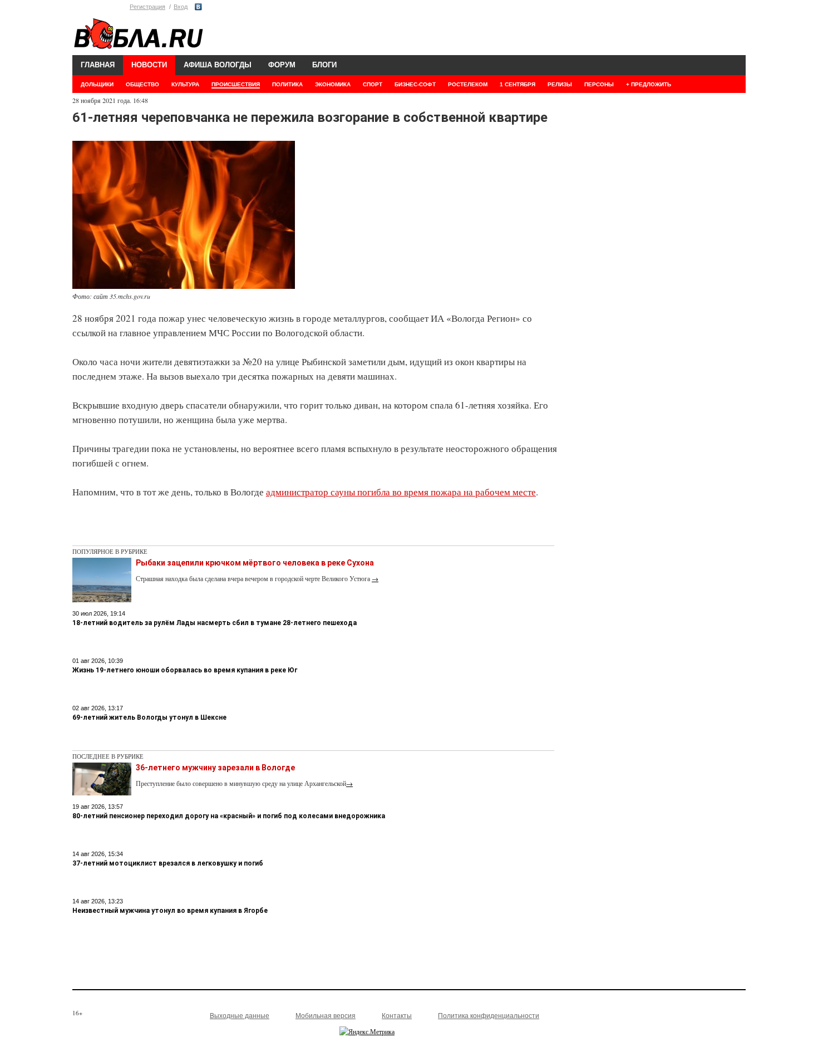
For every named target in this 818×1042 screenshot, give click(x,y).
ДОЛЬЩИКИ (97, 84)
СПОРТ (372, 84)
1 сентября (517, 84)
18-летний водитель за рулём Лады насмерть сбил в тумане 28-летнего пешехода (214, 623)
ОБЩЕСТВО (142, 84)
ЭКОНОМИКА (333, 84)
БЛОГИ (324, 65)
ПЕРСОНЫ (599, 84)
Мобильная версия (325, 1016)
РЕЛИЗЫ (560, 84)
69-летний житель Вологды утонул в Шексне (149, 717)
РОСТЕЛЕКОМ (467, 84)
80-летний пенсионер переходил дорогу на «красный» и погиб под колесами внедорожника (228, 816)
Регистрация (147, 6)
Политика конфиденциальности (488, 1016)
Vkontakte (198, 7)
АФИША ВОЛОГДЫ (218, 65)
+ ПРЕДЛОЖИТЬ (648, 84)
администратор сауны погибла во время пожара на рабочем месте (401, 491)
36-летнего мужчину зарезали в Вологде (215, 767)
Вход (181, 6)
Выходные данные (239, 1016)
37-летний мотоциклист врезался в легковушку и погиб (167, 863)
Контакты (397, 1016)
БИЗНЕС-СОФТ (415, 84)
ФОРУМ (281, 65)
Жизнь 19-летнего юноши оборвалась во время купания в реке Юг (184, 670)
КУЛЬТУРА (185, 84)
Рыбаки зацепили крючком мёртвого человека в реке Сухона (255, 562)
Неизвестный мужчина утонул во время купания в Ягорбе (170, 911)
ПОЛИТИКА (287, 84)
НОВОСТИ (149, 65)
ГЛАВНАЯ (98, 65)
